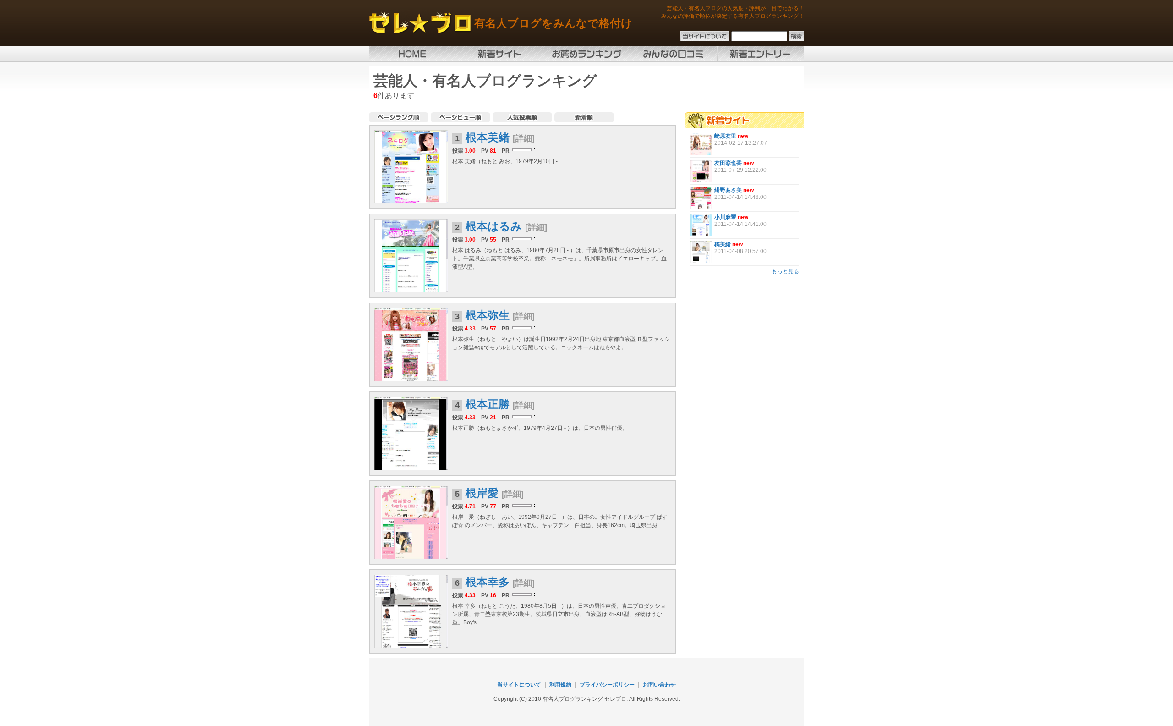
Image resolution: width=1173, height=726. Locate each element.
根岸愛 (482, 493)
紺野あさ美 (728, 190)
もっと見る (785, 271)
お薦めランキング (586, 54)
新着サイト (499, 54)
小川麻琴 (725, 217)
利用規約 (560, 685)
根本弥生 (488, 315)
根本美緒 (488, 137)
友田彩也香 (728, 163)
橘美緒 (722, 244)
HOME (412, 54)
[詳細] (524, 138)
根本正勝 (488, 404)
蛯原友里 (725, 136)
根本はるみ (494, 226)
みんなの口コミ (673, 54)
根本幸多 (488, 582)
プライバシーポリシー (607, 685)
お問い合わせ (659, 685)
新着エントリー (760, 54)
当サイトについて (519, 685)
